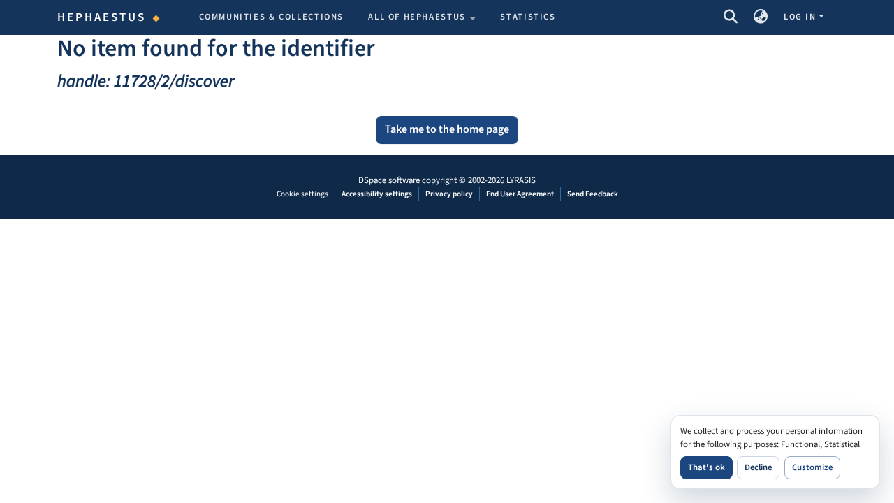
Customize (812, 467)
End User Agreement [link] (520, 194)
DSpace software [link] (389, 180)
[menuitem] (422, 17)
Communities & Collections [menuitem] (271, 16)
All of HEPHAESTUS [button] (417, 16)
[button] (730, 17)
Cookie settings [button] (302, 194)
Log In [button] (801, 16)
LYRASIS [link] (521, 180)
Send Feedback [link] (592, 194)
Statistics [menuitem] (527, 16)
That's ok (706, 467)
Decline (758, 467)
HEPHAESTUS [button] (102, 17)
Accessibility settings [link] (377, 194)
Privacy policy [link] (449, 194)
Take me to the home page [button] (447, 129)
